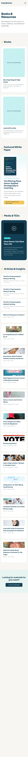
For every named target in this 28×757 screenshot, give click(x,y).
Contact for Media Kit (14, 585)
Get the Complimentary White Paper (12, 202)
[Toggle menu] (25, 3)
